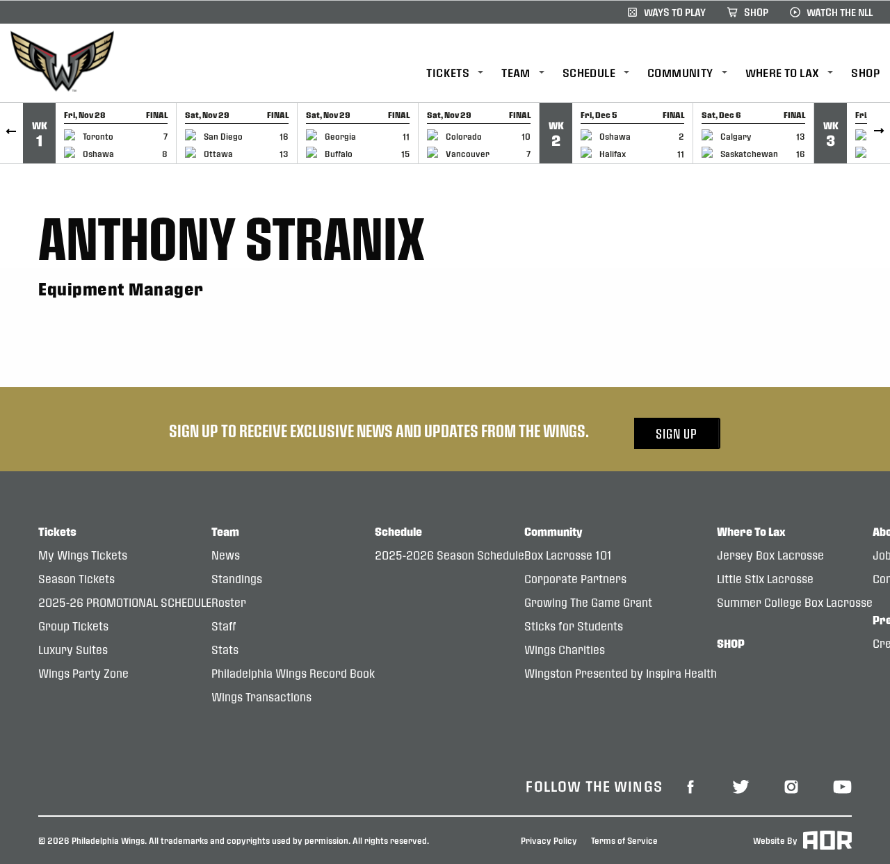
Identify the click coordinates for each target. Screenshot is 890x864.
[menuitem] (463, 73)
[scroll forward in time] (878, 133)
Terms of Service (624, 840)
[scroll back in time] (11, 133)
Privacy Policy (549, 840)
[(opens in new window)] (690, 785)
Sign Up (676, 433)
